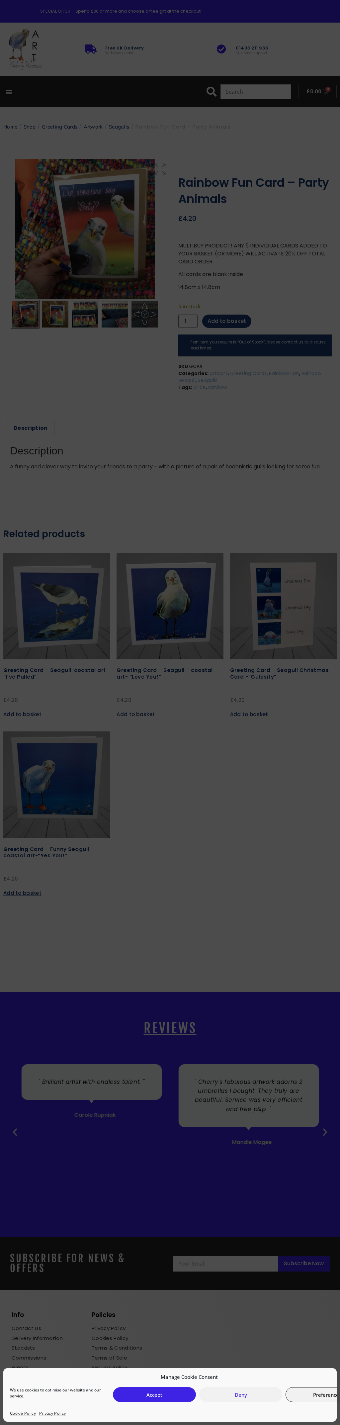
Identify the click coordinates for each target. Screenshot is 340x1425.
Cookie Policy (23, 1413)
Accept (154, 1394)
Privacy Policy (52, 1413)
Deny (241, 1394)
